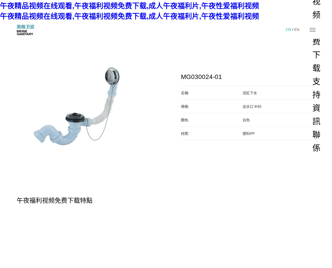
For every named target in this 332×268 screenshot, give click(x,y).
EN (296, 30)
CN (288, 30)
